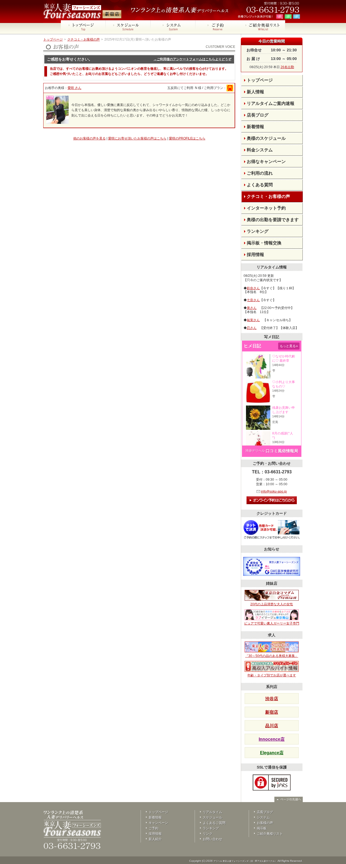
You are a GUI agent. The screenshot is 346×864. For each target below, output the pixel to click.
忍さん (252, 328)
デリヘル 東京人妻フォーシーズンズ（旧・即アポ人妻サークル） (245, 861)
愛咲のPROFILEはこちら (187, 138)
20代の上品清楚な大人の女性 (271, 604)
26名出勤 (287, 67)
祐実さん (253, 320)
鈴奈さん (253, 288)
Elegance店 (272, 752)
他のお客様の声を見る (89, 138)
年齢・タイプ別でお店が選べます (271, 675)
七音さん (253, 300)
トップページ (53, 39)
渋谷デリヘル (255, 451)
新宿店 (271, 712)
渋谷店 (271, 698)
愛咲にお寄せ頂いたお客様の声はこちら (137, 138)
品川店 (271, 725)
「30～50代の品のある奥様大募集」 (271, 656)
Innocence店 (272, 739)
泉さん (252, 308)
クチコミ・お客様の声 (83, 39)
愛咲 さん (74, 88)
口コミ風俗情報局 (282, 450)
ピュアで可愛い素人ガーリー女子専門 (271, 623)
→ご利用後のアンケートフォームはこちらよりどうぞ (192, 59)
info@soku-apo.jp (274, 491)
